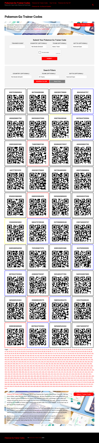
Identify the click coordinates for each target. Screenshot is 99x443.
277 (39, 364)
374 (42, 370)
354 (74, 368)
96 (17, 353)
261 (83, 362)
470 (49, 376)
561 (37, 382)
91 (7, 353)
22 (42, 349)
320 (67, 366)
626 (37, 386)
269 (17, 364)
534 (49, 380)
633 (56, 386)
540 (66, 380)
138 (28, 355)
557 (25, 382)
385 (73, 370)
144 (43, 355)
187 (63, 357)
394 (9, 372)
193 (78, 357)
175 (33, 357)
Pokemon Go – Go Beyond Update (41, 6)
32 (62, 349)
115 (62, 353)
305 (28, 366)
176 (36, 357)
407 (46, 372)
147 (51, 355)
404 (37, 372)
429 (17, 374)
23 (44, 349)
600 (57, 384)
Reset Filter (57, 81)
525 (24, 380)
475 (63, 376)
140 (33, 355)
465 (35, 376)
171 (23, 357)
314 (52, 366)
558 (28, 382)
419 (78, 372)
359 (88, 368)
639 (74, 386)
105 (39, 353)
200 (8, 359)
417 (73, 372)
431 (23, 374)
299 (11, 366)
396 (14, 372)
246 (42, 362)
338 (28, 368)
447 (70, 374)
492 (23, 378)
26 (50, 349)
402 (31, 372)
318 (62, 366)
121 (75, 353)
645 (91, 386)
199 (6, 359)
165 (8, 357)
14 (28, 349)
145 (46, 355)
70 (52, 351)
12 (24, 349)
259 (78, 362)
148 (54, 355)
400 (26, 372)
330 (6, 368)
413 (62, 372)
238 (19, 362)
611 (87, 384)
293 (82, 364)
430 (20, 374)
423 (89, 372)
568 (56, 382)
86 (85, 351)
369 (28, 370)
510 (74, 378)
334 (17, 368)
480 (78, 376)
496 (35, 378)
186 (61, 357)
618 (16, 386)
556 (23, 382)
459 (17, 376)
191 (73, 357)
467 (40, 376)
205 (22, 359)
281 (50, 364)
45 (89, 349)
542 (72, 380)
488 (11, 378)
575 (76, 382)
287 (66, 364)
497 (38, 378)
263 (89, 362)
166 (11, 357)
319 (64, 366)
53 (17, 351)
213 (43, 359)
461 (23, 376)
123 (80, 353)
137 (26, 355)
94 (13, 353)
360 (91, 368)
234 (8, 362)
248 (47, 362)
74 (60, 351)
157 (76, 355)
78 (69, 351)
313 (49, 366)
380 (59, 370)
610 (85, 384)
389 (84, 370)
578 (84, 382)
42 (82, 349)
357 (82, 368)
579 (87, 382)
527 (30, 380)
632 (54, 386)
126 (88, 353)
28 (54, 349)
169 (18, 357)
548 (89, 380)
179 (43, 357)
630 (48, 386)
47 (5, 351)
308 (36, 366)
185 (58, 357)
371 (34, 370)
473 (58, 376)
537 (58, 380)
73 (58, 351)
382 (64, 370)
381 (62, 370)
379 (56, 370)
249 (50, 362)
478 (72, 376)
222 (65, 359)
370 (31, 370)
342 (39, 368)
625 (34, 386)
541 (69, 380)
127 (90, 353)
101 (28, 353)
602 (62, 384)
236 (14, 362)
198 (91, 357)
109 (49, 353)
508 (69, 378)
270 (19, 364)
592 (34, 384)
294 (85, 364)
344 (45, 368)
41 (80, 349)
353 (71, 368)
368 (25, 370)
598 (51, 384)
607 (76, 384)
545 (81, 380)
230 (86, 359)
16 (31, 349)
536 (55, 380)
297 (6, 366)
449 (75, 374)
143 (41, 355)
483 (86, 376)
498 (40, 378)
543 (75, 380)
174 (31, 357)
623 (29, 386)
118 (68, 353)
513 (82, 378)
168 (16, 357)
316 (57, 366)
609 (82, 384)
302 (19, 366)
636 (65, 386)
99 (24, 353)
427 (11, 374)
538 (61, 380)
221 (62, 359)
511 (77, 378)
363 (11, 370)
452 (84, 374)
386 (76, 370)
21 (40, 349)
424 (91, 372)
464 (32, 376)
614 (6, 386)
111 (53, 353)
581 (93, 382)
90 (5, 353)
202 (13, 359)
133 (15, 355)
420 (80, 372)
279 (44, 364)
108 (46, 353)
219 (57, 359)
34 (66, 349)
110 (51, 353)
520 (11, 380)
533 (46, 380)
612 (89, 384)
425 (6, 374)
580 (90, 382)
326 (83, 366)
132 (13, 355)
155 (71, 355)
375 (45, 370)
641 (79, 386)
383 (67, 370)
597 (48, 384)
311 (44, 366)
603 (65, 384)
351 (66, 368)
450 (78, 374)
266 (8, 364)
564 (45, 382)
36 (70, 349)
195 (83, 357)
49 (9, 351)
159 (82, 355)
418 (75, 372)
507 (66, 378)
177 (38, 357)
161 (86, 355)
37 (72, 349)
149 (56, 355)
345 (48, 368)
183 (53, 357)
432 (25, 374)
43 (85, 349)
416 (70, 372)
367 (23, 370)
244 (36, 362)
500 (46, 378)
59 (30, 351)
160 (84, 355)
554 (17, 382)
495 (32, 378)
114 (59, 353)
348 (57, 368)
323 (75, 366)
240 (25, 362)
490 (17, 378)
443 (57, 374)
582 (6, 384)
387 (79, 370)
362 (8, 370)
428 (14, 374)
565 (48, 382)
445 (63, 374)
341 (37, 368)
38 (74, 349)
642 (82, 386)
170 (21, 357)
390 (87, 370)
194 (81, 357)
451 (81, 374)
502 (52, 378)
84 (81, 351)
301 (17, 366)
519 (8, 380)
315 (54, 366)
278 (41, 364)
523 (19, 380)
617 (13, 386)
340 (34, 368)
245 (39, 362)
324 (78, 366)
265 (6, 364)
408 (49, 372)
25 (48, 349)
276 (36, 364)
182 (51, 357)
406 (43, 372)
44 (87, 349)
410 (55, 372)
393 (6, 372)
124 (83, 353)
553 (14, 382)
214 (45, 359)
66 (44, 351)
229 (84, 359)
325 (81, 366)
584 (11, 384)
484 (89, 376)
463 (29, 376)
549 (92, 380)
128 (92, 353)
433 (28, 374)
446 (67, 374)
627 (40, 386)
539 (63, 380)
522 (16, 380)
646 (6, 388)
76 (65, 351)
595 (42, 384)
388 (82, 370)
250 (53, 362)
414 (65, 372)
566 (51, 382)
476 (66, 376)
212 (40, 359)
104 (36, 353)
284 (58, 364)
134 (18, 355)
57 (26, 351)
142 (38, 355)
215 (48, 359)
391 (90, 370)
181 (48, 357)
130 (8, 355)
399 (23, 372)
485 (92, 376)
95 (15, 353)
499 (43, 378)
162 (89, 355)
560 (34, 382)
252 (58, 362)
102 (31, 353)
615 (8, 386)
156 (74, 355)
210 (36, 359)
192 (76, 357)
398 (20, 372)
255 (67, 362)
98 (21, 353)
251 (56, 362)
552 (11, 382)
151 (61, 355)
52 (15, 351)
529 (35, 380)
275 (33, 364)
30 (58, 349)
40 (79, 349)
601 (59, 384)
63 (38, 351)
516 (89, 378)
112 (55, 353)
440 (49, 374)
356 (80, 368)
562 (39, 382)
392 (93, 370)
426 (9, 374)
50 (12, 351)
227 (78, 359)
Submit (49, 58)
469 (46, 376)
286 (63, 364)
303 (22, 366)
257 (72, 362)
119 (71, 353)
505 (60, 378)
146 (49, 355)
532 (44, 380)
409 (52, 372)
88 (89, 351)
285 (60, 364)
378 (53, 370)
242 (30, 362)
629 (45, 386)
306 (31, 366)
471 (52, 376)
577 (82, 382)
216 (50, 359)
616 (11, 386)
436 (37, 374)
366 (20, 370)
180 (46, 357)
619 (18, 386)
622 (26, 386)
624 (32, 386)
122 (78, 353)
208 (30, 359)
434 (31, 374)
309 (39, 366)
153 (66, 355)
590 (28, 384)
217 (52, 359)
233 (6, 362)
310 (42, 366)
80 (73, 351)
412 (59, 372)
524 (21, 380)
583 (8, 384)
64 (40, 351)
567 (54, 382)
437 (40, 374)
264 (91, 362)
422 (86, 372)
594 (39, 384)
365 (17, 370)
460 (20, 376)
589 (26, 384)
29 (56, 349)
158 (79, 355)
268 (14, 364)
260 (81, 362)
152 (64, 355)
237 (17, 362)
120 (73, 353)
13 (26, 349)
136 (23, 355)
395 (11, 372)
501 (49, 378)
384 (70, 370)
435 (34, 374)
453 (87, 374)
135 (21, 355)
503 (54, 378)
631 (51, 386)
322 (72, 366)
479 (75, 376)
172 (26, 357)
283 (55, 364)
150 (59, 355)
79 (71, 351)
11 (22, 349)
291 (77, 364)
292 (79, 364)
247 (45, 362)
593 (37, 384)
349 (60, 368)
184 (56, 357)
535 (52, 380)
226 (76, 359)
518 (6, 380)
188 (66, 357)
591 (31, 384)
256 (70, 362)
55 (22, 351)
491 (20, 378)
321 (70, 366)
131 (10, 355)
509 (71, 378)
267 (11, 364)
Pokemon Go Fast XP (64, 3)
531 (41, 380)
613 (92, 384)
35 (68, 349)
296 (91, 364)
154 (69, 355)
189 (68, 357)
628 (43, 386)
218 (55, 359)
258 (75, 362)
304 (25, 366)
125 (85, 353)
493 (26, 378)
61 (34, 351)
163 (91, 355)
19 (36, 349)
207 (27, 359)
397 (17, 372)
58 (28, 351)
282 (52, 364)
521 (13, 380)
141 (36, 355)
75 (62, 351)
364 (14, 370)
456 (9, 376)
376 (48, 370)
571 (65, 382)
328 (89, 366)
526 (27, 380)
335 (20, 368)
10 (21, 349)
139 (31, 355)
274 (30, 364)
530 (38, 380)
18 (35, 349)
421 (83, 372)
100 (26, 353)
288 (69, 364)
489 (14, 378)
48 (7, 351)
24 (46, 349)
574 (73, 382)
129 (6, 355)
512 (79, 378)
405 (40, 372)
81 (75, 351)
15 (29, 349)
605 (71, 384)
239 (22, 362)
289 (71, 364)
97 (19, 353)
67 (46, 351)
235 (11, 362)
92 (9, 353)
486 (6, 378)
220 (60, 359)
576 (79, 382)
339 (31, 368)
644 (88, 386)
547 (87, 380)
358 (85, 368)
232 (92, 359)
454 (90, 374)
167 (13, 357)
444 (60, 374)
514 (84, 378)
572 (67, 382)
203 (16, 359)
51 (13, 351)
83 (79, 351)
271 (22, 364)
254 (64, 362)
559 (31, 382)
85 (83, 351)
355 (77, 368)
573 (70, 382)
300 (14, 366)
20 (38, 349)
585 (14, 384)
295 (88, 364)
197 (88, 357)
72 (56, 351)
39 (76, 349)
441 (52, 374)
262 (86, 362)
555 (20, 382)
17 (33, 349)
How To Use (53, 3)
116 (64, 353)
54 (20, 351)
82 (77, 351)
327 (86, 366)
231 (89, 359)
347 (54, 368)
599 (54, 384)
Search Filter (41, 81)
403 (34, 372)
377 (51, 370)
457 (12, 376)
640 (76, 386)
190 (71, 357)
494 (29, 378)
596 (45, 384)
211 (38, 359)
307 (34, 366)
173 (28, 357)
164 (6, 357)
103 (33, 353)
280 (47, 364)
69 (50, 351)
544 (78, 380)
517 (92, 378)
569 (59, 382)
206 (25, 359)
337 (25, 368)
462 (26, 376)
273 (27, 364)
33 (64, 349)
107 (43, 353)
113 (57, 353)
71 (54, 351)
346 (51, 368)
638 (71, 386)
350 (63, 368)
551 (9, 382)
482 (84, 376)
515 (87, 378)
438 (43, 374)
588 (23, 384)
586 (17, 384)
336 (23, 368)
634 (59, 386)
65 (42, 351)
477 (69, 376)
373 (39, 370)
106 (41, 353)
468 (43, 376)
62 (36, 351)
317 (59, 366)
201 (11, 359)
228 (81, 359)
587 (20, 384)
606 (73, 384)
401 (29, 372)
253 (61, 362)
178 (41, 357)
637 (68, 386)
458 (14, 376)
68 (48, 351)
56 (24, 351)
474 (60, 376)
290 (74, 364)
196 (86, 357)
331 (9, 368)
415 (67, 372)
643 (85, 386)
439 (46, 374)
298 (8, 366)
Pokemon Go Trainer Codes (40, 3)
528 (33, 380)
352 (68, 368)
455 (6, 376)
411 (57, 372)
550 (6, 382)
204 (19, 359)
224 (70, 359)
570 (62, 382)
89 (91, 351)
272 (25, 364)
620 (21, 386)
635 (62, 386)
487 (9, 378)
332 (11, 368)
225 (73, 359)
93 (11, 353)
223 (68, 359)
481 (81, 376)
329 (92, 366)
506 (63, 378)
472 (55, 376)
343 (42, 368)
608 (79, 384)
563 (42, 382)
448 (72, 374)
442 (54, 374)
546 (84, 380)
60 (32, 351)
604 (68, 384)
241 (28, 362)
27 (52, 349)
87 (87, 351)
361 (6, 370)
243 (33, 362)
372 (36, 370)
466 (38, 376)
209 (33, 359)
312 (47, 366)
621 (24, 386)
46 (91, 349)
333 (14, 368)
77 (67, 351)
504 (57, 378)
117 (66, 353)
